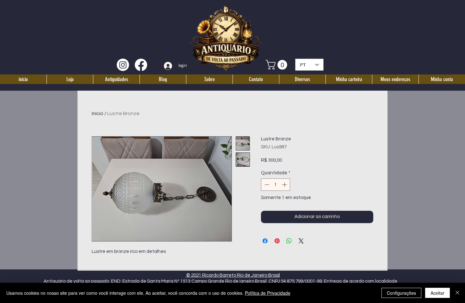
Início (97, 113)
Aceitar (437, 293)
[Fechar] (457, 293)
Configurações (401, 293)
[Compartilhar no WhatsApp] (289, 241)
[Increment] (285, 184)
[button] (277, 65)
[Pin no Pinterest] (277, 241)
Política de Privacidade (267, 293)
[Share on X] (301, 241)
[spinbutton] (275, 184)
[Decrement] (266, 184)
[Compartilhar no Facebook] (265, 241)
